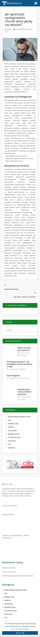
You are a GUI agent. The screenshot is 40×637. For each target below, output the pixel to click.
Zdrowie (8, 29)
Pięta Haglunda (13, 375)
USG (9, 444)
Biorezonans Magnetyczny (19, 417)
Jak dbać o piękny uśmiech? (25, 297)
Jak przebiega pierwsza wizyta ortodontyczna (17, 576)
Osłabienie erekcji (11, 289)
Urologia (22, 399)
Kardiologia (23, 355)
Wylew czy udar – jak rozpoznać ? (25, 349)
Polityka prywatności (20, 629)
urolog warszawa (8, 514)
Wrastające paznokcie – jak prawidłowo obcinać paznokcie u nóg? (19, 364)
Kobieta (11, 427)
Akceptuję (20, 633)
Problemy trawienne (9, 568)
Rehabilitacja (13, 434)
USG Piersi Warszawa (9, 506)
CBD (9, 420)
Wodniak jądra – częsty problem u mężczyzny (25, 391)
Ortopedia (27, 378)
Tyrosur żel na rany (8, 572)
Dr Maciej (18, 29)
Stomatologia (14, 437)
